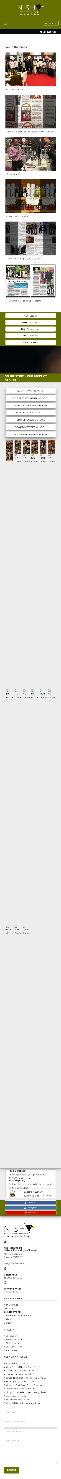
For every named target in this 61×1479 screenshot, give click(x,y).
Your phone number (15, 1431)
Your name (11, 1412)
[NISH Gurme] (9, 443)
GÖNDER (11, 1470)
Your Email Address (15, 1422)
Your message (12, 1441)
